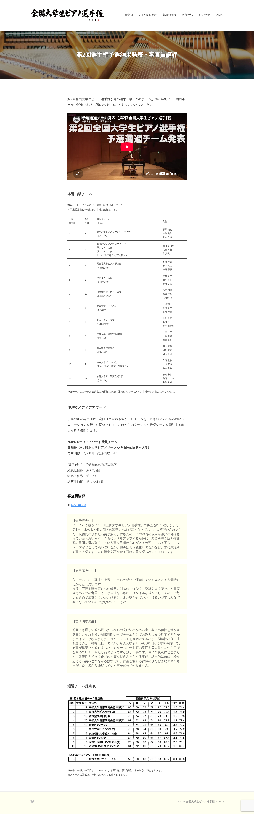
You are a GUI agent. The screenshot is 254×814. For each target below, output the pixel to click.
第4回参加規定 (148, 14)
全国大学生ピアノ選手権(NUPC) (205, 801)
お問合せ (204, 14)
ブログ (219, 14)
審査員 (129, 14)
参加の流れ (169, 14)
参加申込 (187, 14)
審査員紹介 (78, 505)
